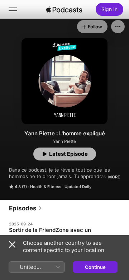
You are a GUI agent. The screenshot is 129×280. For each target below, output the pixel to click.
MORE (114, 176)
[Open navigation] (13, 9)
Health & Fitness (45, 186)
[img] (64, 9)
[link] (25, 208)
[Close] (12, 244)
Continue (95, 267)
